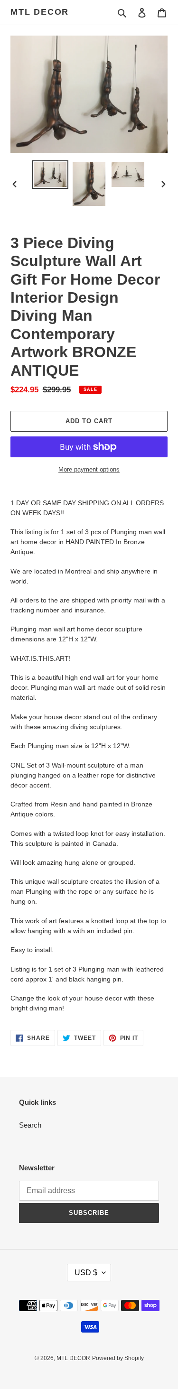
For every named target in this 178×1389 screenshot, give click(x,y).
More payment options (89, 469)
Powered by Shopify (118, 1358)
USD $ (86, 1273)
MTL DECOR (39, 12)
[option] (50, 174)
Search (30, 1125)
